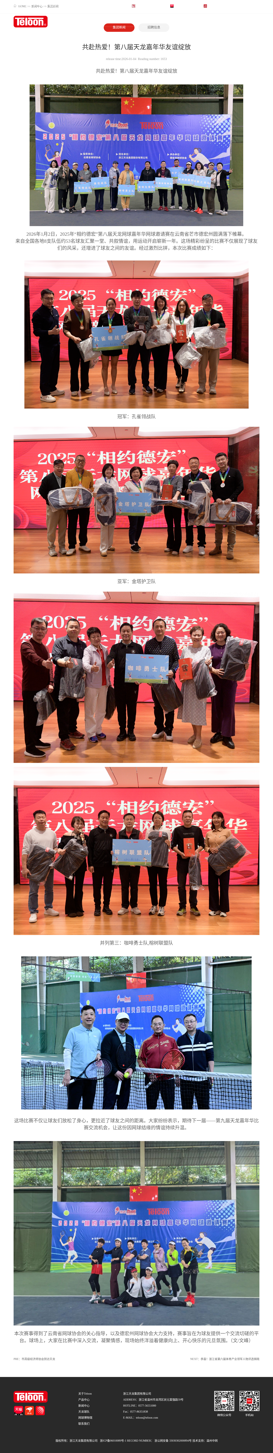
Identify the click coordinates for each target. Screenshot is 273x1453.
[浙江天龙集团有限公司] (31, 22)
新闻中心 (172, 21)
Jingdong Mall (216, 5)
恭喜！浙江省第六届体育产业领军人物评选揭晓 (230, 1359)
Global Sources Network (150, 5)
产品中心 (148, 21)
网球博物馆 (222, 21)
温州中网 (212, 1440)
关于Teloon (125, 21)
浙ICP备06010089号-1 (113, 1440)
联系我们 (244, 21)
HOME (98, 21)
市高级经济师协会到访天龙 (38, 1359)
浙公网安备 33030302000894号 (173, 1440)
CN (254, 5)
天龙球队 (196, 21)
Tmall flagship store (186, 5)
